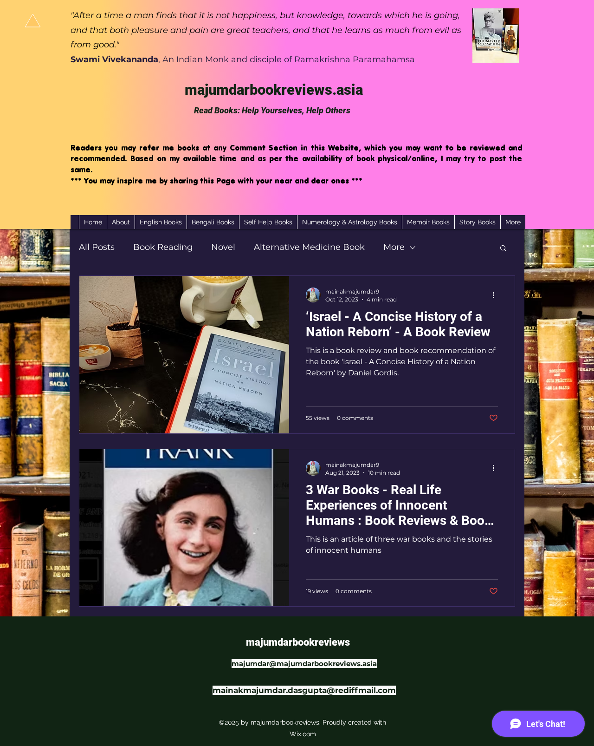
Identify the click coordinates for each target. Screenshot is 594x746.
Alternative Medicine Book (309, 247)
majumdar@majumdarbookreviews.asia (304, 663)
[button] (503, 249)
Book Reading (163, 247)
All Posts (97, 247)
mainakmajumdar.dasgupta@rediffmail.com (304, 690)
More (394, 247)
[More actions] (496, 295)
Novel (223, 247)
